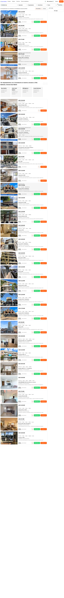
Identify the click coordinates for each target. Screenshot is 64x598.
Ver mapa (56, 10)
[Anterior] (44, 84)
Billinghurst (25, 88)
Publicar (56, 1)
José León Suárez (14, 89)
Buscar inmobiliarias (24, 1)
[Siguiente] (47, 84)
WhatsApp (36, 21)
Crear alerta (38, 8)
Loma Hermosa (37, 88)
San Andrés (4, 88)
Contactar (43, 21)
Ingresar (61, 1)
